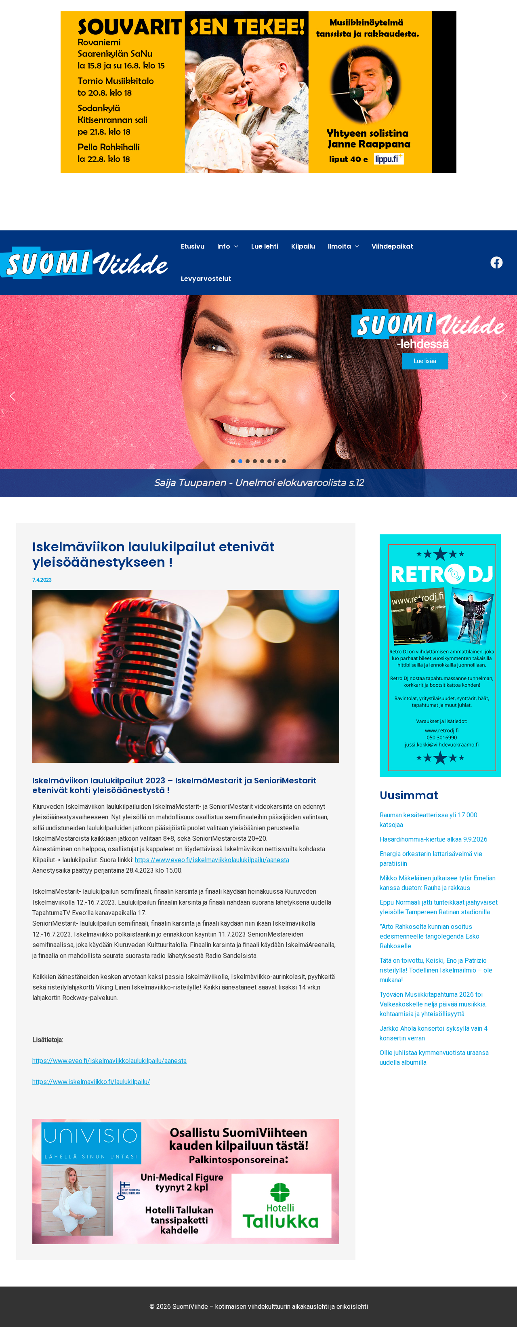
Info (223, 246)
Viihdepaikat (392, 246)
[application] (234, 246)
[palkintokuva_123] (185, 1181)
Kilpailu (303, 246)
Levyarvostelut (206, 278)
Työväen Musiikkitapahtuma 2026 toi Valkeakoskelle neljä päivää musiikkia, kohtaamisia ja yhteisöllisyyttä (433, 1004)
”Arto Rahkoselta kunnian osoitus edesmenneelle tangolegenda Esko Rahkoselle (429, 936)
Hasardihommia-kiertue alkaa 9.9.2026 (434, 839)
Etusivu (192, 246)
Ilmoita (339, 246)
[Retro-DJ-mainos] (440, 655)
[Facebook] (496, 262)
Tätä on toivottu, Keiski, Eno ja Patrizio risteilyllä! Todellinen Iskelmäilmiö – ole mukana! (436, 970)
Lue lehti (264, 246)
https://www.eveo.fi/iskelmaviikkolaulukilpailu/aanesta (212, 860)
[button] (258, 396)
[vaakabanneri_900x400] (258, 91)
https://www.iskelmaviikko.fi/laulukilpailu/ (91, 1082)
